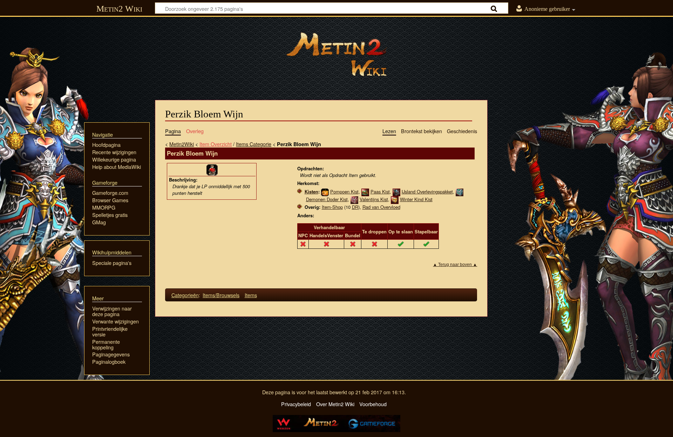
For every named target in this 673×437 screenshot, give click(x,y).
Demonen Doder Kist (327, 199)
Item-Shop (332, 207)
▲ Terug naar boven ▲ (455, 264)
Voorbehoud (373, 404)
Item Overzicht (215, 144)
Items (251, 295)
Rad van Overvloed (381, 207)
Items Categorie (253, 144)
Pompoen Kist (344, 191)
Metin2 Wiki (119, 8)
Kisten (311, 191)
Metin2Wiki (181, 144)
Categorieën (185, 295)
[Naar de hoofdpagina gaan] (336, 54)
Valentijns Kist (374, 199)
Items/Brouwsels (221, 295)
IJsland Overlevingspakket (427, 191)
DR (355, 207)
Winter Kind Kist (416, 199)
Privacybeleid (296, 404)
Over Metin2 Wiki (335, 404)
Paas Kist (380, 191)
